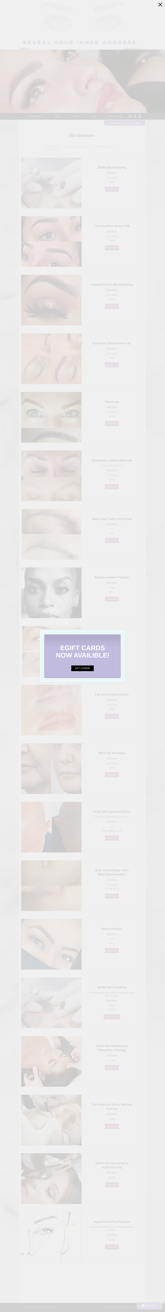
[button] (160, 4)
